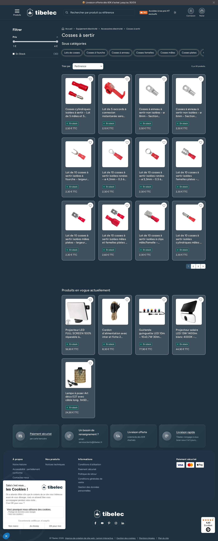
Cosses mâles (168, 52)
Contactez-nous (21, 477)
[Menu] (213, 519)
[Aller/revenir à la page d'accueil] (42, 12)
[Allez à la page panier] (202, 12)
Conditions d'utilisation (89, 464)
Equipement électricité (86, 29)
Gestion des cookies (126, 538)
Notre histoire (19, 464)
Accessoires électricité (112, 29)
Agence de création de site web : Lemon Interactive (89, 538)
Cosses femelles (145, 52)
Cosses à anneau (120, 52)
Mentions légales (147, 538)
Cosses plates (189, 52)
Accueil (68, 29)
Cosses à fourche (96, 52)
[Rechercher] (67, 12)
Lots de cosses (72, 52)
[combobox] (102, 12)
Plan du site (163, 538)
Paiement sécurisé (87, 469)
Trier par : (66, 66)
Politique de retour (87, 474)
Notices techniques (55, 464)
